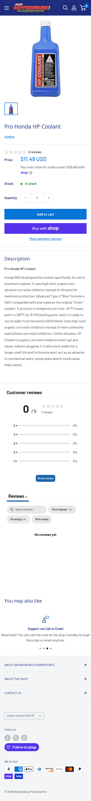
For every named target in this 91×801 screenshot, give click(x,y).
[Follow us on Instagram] (24, 738)
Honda (9, 137)
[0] (83, 7)
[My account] (74, 7)
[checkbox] (42, 519)
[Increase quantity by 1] (48, 197)
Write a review (45, 478)
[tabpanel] (45, 544)
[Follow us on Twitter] (16, 738)
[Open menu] (6, 8)
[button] (45, 425)
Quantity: (11, 198)
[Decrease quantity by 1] (25, 197)
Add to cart (45, 214)
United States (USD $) (20, 715)
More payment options (46, 239)
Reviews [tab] (17, 496)
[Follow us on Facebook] (7, 738)
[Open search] (65, 7)
